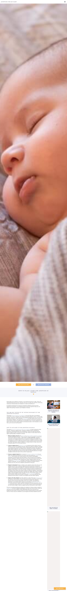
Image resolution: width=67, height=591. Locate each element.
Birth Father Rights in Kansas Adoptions (53, 425)
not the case (25, 418)
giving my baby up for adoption (18, 415)
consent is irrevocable (30, 473)
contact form (9, 488)
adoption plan (22, 445)
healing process (39, 477)
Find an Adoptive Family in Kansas (53, 508)
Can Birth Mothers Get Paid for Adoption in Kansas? (53, 411)
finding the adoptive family (32, 454)
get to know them (16, 460)
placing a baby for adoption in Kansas (34, 435)
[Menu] (64, 1)
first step (23, 435)
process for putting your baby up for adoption (20, 429)
